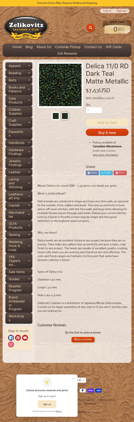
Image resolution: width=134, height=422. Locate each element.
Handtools (20, 143)
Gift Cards (114, 47)
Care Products (20, 100)
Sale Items (17, 272)
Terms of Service (84, 400)
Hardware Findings (20, 152)
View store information (105, 155)
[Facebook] (11, 338)
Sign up (121, 11)
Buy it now (107, 133)
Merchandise (20, 215)
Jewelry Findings (20, 163)
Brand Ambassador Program (17, 303)
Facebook (90, 404)
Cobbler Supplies (15, 111)
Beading (20, 74)
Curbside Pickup (67, 47)
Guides (20, 280)
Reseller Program (15, 288)
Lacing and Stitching (20, 183)
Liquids (20, 206)
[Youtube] (25, 338)
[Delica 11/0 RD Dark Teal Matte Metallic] (56, 116)
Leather (20, 173)
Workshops (16, 318)
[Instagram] (11, 344)
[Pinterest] (18, 338)
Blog (29, 47)
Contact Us (93, 47)
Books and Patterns (20, 89)
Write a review (83, 339)
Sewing (20, 235)
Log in (107, 11)
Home (17, 47)
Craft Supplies (20, 123)
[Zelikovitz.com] (26, 28)
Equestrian (16, 134)
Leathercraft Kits (20, 196)
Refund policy (106, 400)
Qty (88, 104)
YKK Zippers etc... (20, 261)
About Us (44, 47)
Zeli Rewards (67, 53)
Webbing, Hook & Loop (20, 246)
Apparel (20, 66)
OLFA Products (20, 226)
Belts (20, 81)
